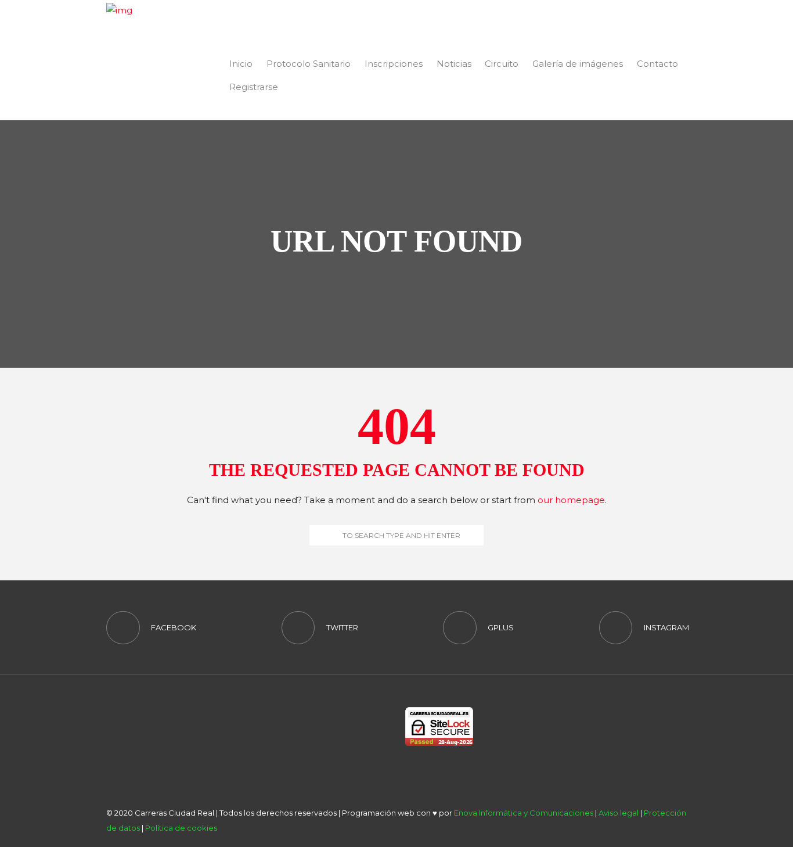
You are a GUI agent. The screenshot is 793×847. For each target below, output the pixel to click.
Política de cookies (181, 827)
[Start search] (317, 535)
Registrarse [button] (253, 86)
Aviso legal (619, 812)
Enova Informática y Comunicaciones (523, 812)
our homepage (571, 499)
